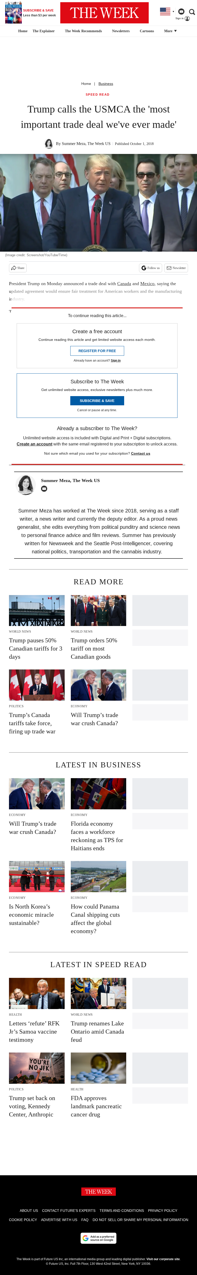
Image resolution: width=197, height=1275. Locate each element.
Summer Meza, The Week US (86, 143)
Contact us (140, 453)
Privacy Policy (162, 1211)
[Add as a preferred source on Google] (98, 1238)
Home (86, 84)
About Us (29, 1211)
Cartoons (147, 31)
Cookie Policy (23, 1220)
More (168, 31)
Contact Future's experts (68, 1211)
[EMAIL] (45, 488)
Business (105, 84)
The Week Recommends (83, 31)
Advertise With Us (59, 1220)
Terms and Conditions (122, 1211)
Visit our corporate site (163, 1259)
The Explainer (44, 31)
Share (20, 268)
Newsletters (121, 31)
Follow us (153, 268)
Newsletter (179, 268)
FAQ (84, 1220)
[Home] (22, 31)
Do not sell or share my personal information (140, 1220)
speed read (98, 94)
